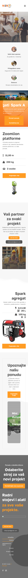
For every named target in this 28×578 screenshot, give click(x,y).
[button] (9, 422)
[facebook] (3, 570)
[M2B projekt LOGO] (6, 2)
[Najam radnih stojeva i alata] (14, 516)
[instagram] (6, 570)
